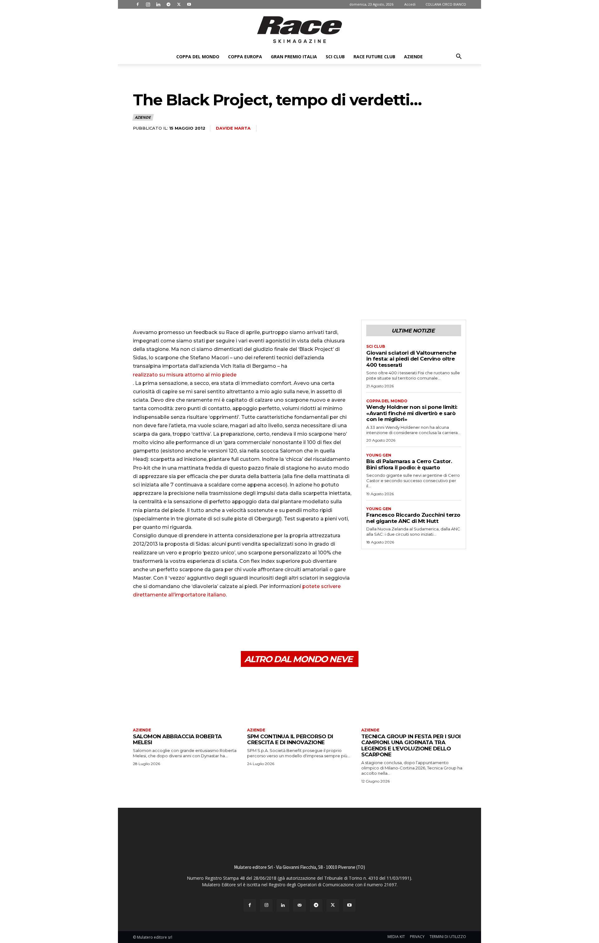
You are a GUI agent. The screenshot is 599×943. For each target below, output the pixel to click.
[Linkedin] (158, 4)
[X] (178, 4)
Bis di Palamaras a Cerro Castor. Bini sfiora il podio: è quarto (409, 464)
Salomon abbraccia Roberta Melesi (177, 739)
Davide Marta (233, 128)
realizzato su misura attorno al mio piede (184, 375)
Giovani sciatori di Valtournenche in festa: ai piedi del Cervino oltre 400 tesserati (411, 359)
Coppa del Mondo (197, 57)
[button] (458, 57)
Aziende (413, 57)
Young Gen (378, 455)
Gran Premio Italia (294, 57)
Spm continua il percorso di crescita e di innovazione (290, 739)
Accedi (410, 4)
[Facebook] (137, 4)
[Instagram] (148, 4)
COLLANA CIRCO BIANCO (446, 4)
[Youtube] (189, 4)
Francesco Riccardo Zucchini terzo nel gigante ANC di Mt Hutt (413, 518)
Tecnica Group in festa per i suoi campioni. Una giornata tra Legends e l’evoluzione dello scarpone (411, 745)
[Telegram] (168, 4)
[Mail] (299, 905)
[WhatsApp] (182, 621)
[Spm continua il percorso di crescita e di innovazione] (299, 698)
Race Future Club (374, 57)
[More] (196, 621)
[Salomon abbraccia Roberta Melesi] (185, 698)
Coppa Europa (245, 57)
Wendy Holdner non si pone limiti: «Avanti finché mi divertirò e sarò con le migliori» (411, 413)
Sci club (335, 57)
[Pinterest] (168, 621)
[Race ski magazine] (299, 30)
